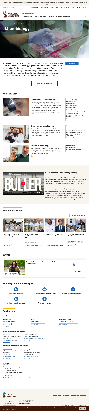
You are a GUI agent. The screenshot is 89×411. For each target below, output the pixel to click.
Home (6, 24)
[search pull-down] (85, 16)
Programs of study (27, 16)
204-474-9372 (6, 326)
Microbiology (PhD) (71, 107)
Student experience (40, 16)
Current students (34, 7)
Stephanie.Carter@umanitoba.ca (10, 324)
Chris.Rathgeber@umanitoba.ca (31, 356)
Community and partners (63, 16)
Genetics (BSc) (70, 103)
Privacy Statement (13, 409)
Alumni (51, 7)
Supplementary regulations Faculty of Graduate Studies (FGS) (75, 112)
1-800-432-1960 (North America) (26, 400)
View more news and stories (78, 215)
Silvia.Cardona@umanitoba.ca (10, 340)
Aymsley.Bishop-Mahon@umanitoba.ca (68, 323)
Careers (55, 395)
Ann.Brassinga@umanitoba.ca (10, 356)
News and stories (65, 7)
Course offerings (70, 109)
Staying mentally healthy (72, 137)
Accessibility (83, 395)
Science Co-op (69, 125)
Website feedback (82, 405)
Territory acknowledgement (8, 7)
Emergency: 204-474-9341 (25, 402)
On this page (72, 63)
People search (66, 395)
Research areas (70, 145)
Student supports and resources (74, 128)
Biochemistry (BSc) (71, 101)
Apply (78, 7)
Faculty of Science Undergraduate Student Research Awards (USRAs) (74, 150)
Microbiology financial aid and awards (75, 130)
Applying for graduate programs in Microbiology (74, 116)
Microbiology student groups (73, 132)
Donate (84, 7)
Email (57, 7)
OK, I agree (82, 408)
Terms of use (73, 405)
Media (59, 395)
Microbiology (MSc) (71, 105)
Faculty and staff (44, 7)
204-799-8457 (6, 358)
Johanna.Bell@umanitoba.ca (38, 323)
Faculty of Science (28, 13)
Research (51, 16)
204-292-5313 (6, 342)
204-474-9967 (27, 358)
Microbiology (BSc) (71, 99)
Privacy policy (65, 405)
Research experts (75, 395)
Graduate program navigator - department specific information (74, 119)
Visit (73, 7)
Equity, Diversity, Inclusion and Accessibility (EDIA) (73, 135)
